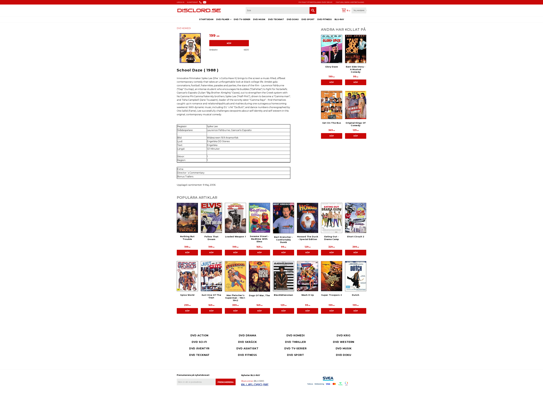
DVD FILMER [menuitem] (222, 19)
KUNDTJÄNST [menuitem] (192, 2)
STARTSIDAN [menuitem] (206, 19)
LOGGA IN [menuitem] (180, 2)
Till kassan (359, 10)
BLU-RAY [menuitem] (339, 19)
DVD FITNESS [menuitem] (324, 19)
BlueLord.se (247, 381)
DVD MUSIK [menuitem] (259, 19)
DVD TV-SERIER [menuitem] (242, 19)
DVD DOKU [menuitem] (293, 19)
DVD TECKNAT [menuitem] (276, 19)
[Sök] (313, 10)
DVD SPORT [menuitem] (307, 19)
